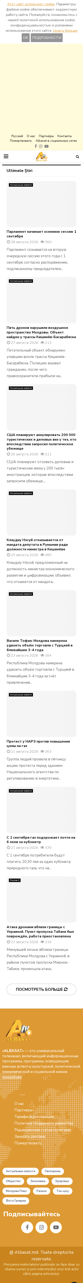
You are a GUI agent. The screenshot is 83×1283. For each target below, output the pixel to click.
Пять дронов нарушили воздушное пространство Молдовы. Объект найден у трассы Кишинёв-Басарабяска (41, 332)
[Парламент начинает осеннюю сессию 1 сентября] (41, 204)
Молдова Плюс (16, 1191)
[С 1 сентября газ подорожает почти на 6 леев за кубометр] (41, 810)
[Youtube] (56, 1227)
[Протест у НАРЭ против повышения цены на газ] (41, 714)
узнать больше (65, 30)
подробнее (12, 1077)
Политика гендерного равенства (43, 1123)
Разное (42, 1191)
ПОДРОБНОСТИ (46, 37)
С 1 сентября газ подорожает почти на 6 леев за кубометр (41, 840)
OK (25, 37)
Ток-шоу (62, 1191)
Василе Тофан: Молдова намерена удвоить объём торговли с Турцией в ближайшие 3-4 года (40, 645)
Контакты (65, 136)
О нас (31, 136)
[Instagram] (41, 1227)
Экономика (37, 1181)
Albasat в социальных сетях (56, 141)
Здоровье (62, 1181)
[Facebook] (27, 1227)
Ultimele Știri (19, 170)
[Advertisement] (41, 89)
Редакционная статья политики (42, 1129)
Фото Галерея (16, 1201)
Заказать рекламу (30, 1136)
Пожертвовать (21, 141)
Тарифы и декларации (34, 1116)
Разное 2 (14, 880)
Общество (13, 1181)
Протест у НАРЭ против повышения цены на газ (38, 744)
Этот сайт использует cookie (31, 4)
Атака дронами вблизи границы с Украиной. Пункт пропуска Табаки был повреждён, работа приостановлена (40, 932)
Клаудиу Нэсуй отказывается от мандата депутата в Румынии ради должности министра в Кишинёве (37, 545)
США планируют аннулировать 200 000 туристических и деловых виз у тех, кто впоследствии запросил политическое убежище (41, 441)
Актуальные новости (21, 184)
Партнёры (46, 136)
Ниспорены (52, 1171)
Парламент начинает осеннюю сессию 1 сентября (41, 234)
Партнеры (23, 1110)
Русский (17, 136)
